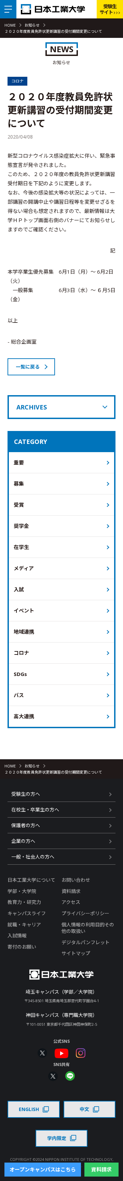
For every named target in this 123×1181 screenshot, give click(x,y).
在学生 (21, 547)
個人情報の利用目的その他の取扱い (88, 928)
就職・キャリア (24, 924)
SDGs (20, 674)
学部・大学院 (22, 891)
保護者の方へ (25, 825)
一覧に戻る (28, 366)
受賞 (19, 504)
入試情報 (17, 935)
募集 (19, 483)
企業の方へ (23, 841)
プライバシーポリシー (85, 913)
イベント (24, 610)
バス (19, 695)
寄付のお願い (22, 947)
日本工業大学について (31, 880)
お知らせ (32, 25)
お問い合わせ (76, 880)
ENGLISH (29, 1109)
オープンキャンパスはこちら (43, 1169)
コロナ (21, 652)
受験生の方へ (25, 794)
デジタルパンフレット (86, 942)
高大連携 (24, 716)
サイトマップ (76, 953)
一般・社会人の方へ (32, 856)
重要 (19, 462)
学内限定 (56, 1138)
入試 (19, 589)
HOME (10, 25)
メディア (24, 568)
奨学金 (21, 525)
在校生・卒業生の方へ (35, 809)
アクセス (71, 902)
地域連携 (24, 631)
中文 (84, 1109)
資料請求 (71, 891)
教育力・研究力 (24, 902)
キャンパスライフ (27, 913)
